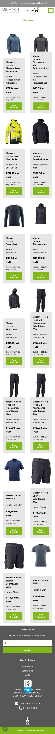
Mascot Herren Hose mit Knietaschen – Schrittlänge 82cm (13, 407)
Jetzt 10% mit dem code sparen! (28, 3)
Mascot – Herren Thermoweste (40, 241)
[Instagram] (27, 723)
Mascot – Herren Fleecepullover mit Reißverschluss (41, 62)
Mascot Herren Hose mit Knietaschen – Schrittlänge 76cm (40, 323)
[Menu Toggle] (51, 10)
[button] (5, 728)
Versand (13, 100)
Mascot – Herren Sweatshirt (11, 241)
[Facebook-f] (27, 718)
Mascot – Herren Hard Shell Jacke (12, 156)
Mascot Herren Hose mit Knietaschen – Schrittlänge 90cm (40, 407)
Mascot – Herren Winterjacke (12, 326)
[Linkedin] (27, 721)
